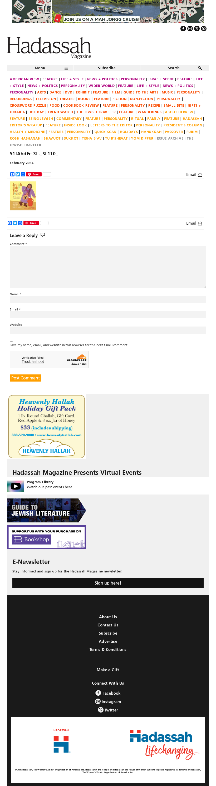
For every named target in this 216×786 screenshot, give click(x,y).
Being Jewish (40, 118)
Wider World (102, 85)
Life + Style (72, 79)
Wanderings (150, 112)
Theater (67, 99)
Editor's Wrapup (26, 125)
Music (167, 92)
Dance (55, 92)
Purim (192, 132)
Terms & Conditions (108, 649)
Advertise (108, 641)
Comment (18, 244)
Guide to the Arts (141, 92)
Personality (133, 79)
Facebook (110, 693)
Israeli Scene (161, 79)
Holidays (129, 132)
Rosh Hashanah (25, 138)
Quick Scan (106, 132)
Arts (41, 92)
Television (46, 99)
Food (55, 105)
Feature (50, 79)
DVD (68, 92)
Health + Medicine (27, 132)
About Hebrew (179, 112)
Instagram (111, 701)
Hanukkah (151, 132)
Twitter (111, 710)
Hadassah (192, 118)
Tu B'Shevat (116, 138)
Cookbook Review (81, 105)
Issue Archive (170, 138)
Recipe (154, 105)
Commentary (69, 118)
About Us (108, 616)
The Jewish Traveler (96, 112)
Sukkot (71, 138)
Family (154, 118)
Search (174, 68)
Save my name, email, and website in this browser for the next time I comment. (69, 345)
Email (192, 174)
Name (16, 294)
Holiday (36, 112)
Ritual (137, 118)
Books (84, 99)
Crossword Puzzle (28, 105)
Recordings (21, 99)
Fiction (119, 99)
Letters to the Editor (111, 125)
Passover (174, 132)
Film (116, 92)
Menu (40, 68)
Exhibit (83, 92)
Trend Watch (60, 112)
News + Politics (102, 79)
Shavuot (52, 138)
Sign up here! (108, 583)
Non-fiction (141, 99)
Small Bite (174, 105)
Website (16, 325)
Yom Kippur (142, 138)
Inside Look (75, 125)
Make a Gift (108, 669)
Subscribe (107, 68)
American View (24, 79)
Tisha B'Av (92, 138)
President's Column (183, 125)
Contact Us (108, 624)
